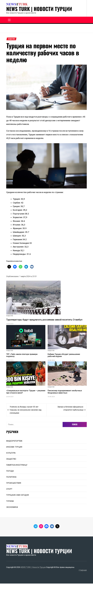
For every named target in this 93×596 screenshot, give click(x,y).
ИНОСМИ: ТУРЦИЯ (14, 447)
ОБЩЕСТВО (11, 39)
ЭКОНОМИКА (12, 507)
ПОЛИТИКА (11, 477)
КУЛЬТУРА (10, 453)
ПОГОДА (10, 471)
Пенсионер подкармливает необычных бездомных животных (65, 392)
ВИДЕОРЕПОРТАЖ (14, 441)
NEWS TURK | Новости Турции (39, 8)
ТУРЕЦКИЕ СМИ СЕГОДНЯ (17, 495)
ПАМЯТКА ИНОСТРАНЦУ (16, 465)
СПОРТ (9, 489)
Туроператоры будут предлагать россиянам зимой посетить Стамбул (44, 319)
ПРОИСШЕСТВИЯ (13, 483)
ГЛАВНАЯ (83, 570)
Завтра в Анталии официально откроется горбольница (70, 408)
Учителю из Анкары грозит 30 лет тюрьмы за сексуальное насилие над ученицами (25, 410)
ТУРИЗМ (10, 501)
